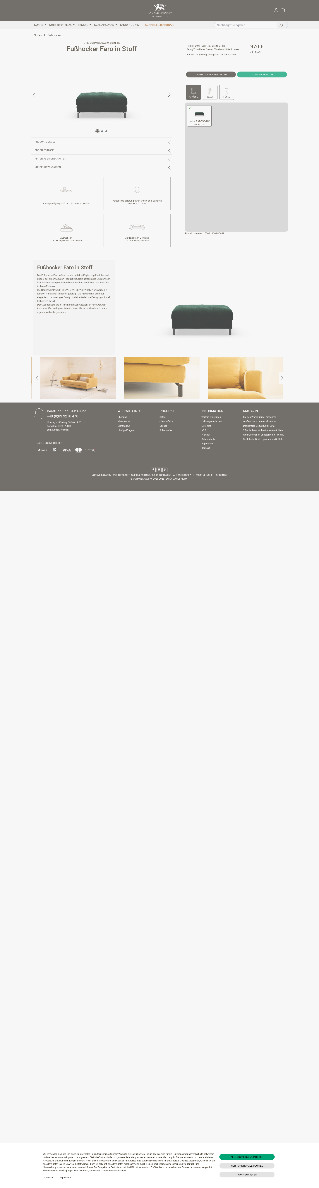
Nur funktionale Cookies (247, 1165)
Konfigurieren (247, 1174)
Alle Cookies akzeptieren (247, 1156)
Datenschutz (49, 1177)
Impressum (65, 1177)
